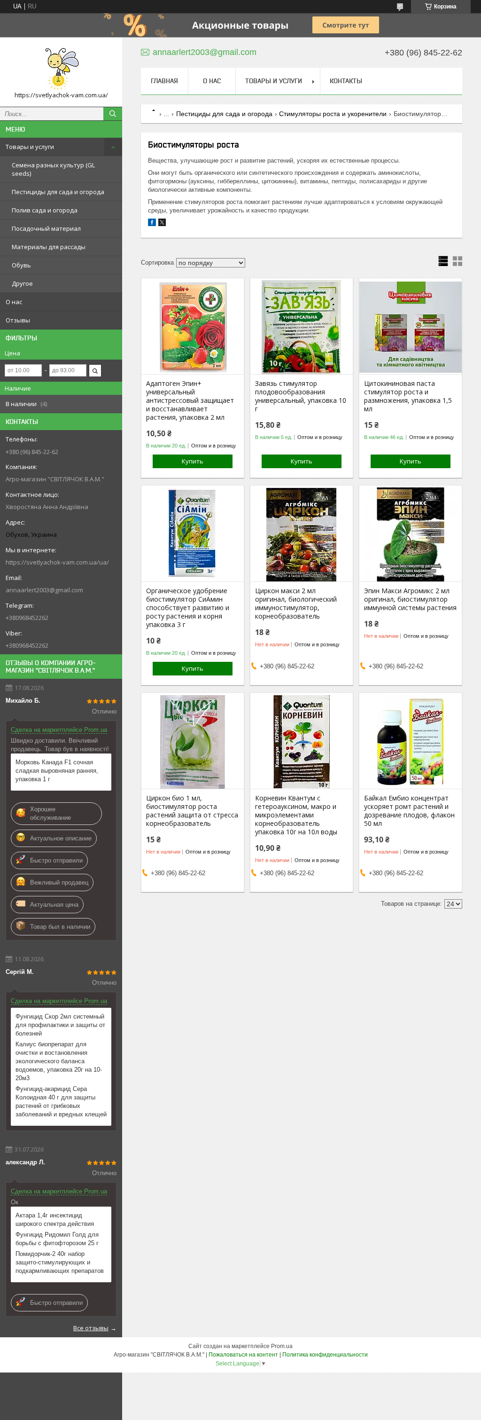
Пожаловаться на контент (243, 1354)
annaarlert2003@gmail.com (44, 590)
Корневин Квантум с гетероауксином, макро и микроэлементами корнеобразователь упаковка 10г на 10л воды (296, 815)
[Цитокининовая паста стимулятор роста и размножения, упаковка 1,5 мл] (410, 327)
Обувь (21, 265)
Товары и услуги (30, 146)
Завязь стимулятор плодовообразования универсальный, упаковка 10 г (300, 396)
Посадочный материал (46, 228)
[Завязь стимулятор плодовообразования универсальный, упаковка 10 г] (301, 327)
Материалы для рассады (48, 247)
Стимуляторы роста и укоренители (333, 114)
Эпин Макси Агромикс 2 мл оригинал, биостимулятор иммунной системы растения (410, 599)
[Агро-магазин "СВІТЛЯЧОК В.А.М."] (61, 67)
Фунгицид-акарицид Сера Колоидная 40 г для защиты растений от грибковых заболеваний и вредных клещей (61, 1101)
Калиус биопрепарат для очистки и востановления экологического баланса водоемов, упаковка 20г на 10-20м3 (59, 1061)
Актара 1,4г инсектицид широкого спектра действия (55, 1219)
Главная (164, 81)
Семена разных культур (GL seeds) (53, 169)
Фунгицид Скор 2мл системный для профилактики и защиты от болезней (60, 1025)
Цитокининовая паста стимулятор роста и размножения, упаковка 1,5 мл (408, 396)
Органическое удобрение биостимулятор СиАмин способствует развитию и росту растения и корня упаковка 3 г (187, 608)
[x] (162, 224)
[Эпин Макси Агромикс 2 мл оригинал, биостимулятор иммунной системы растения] (410, 534)
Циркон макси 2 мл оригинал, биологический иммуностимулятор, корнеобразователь (296, 603)
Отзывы (18, 320)
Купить (192, 461)
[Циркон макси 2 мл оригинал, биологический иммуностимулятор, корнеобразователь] (301, 534)
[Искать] (112, 114)
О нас (14, 302)
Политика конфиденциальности (325, 1354)
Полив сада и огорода (45, 210)
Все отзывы (91, 1328)
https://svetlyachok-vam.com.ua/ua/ (57, 562)
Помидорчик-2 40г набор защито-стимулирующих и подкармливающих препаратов (60, 1262)
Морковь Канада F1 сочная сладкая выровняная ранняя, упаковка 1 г (57, 771)
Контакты (346, 81)
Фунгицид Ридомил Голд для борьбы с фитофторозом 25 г (57, 1239)
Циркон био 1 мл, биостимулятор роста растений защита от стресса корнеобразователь (192, 811)
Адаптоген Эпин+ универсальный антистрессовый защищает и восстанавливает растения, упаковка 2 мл (190, 400)
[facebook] (152, 224)
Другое (22, 283)
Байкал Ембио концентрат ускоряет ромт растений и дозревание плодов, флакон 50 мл (409, 811)
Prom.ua (282, 1346)
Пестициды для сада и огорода (58, 192)
